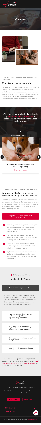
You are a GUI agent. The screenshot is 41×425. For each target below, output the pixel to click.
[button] (35, 4)
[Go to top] (36, 412)
